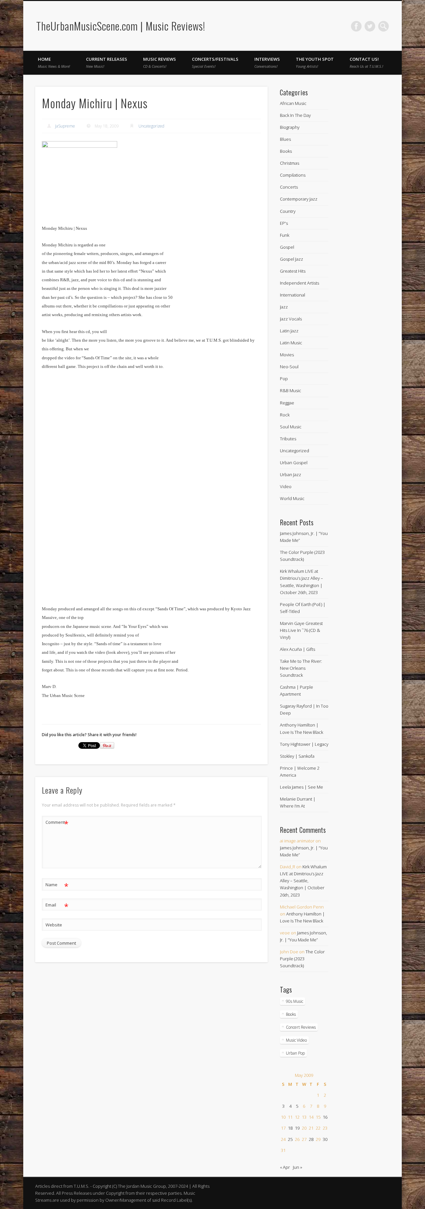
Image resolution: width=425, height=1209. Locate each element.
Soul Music (290, 427)
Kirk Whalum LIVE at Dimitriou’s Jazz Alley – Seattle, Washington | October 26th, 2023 (303, 881)
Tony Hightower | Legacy (304, 744)
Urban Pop (295, 1053)
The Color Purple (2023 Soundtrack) (302, 959)
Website (53, 925)
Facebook (356, 26)
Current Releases (106, 62)
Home (54, 62)
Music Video (296, 1040)
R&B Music (290, 390)
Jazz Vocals (291, 319)
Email (56, 906)
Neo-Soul (289, 367)
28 (311, 1139)
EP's (284, 223)
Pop (284, 379)
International (292, 295)
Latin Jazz (289, 331)
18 (290, 1128)
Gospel (287, 247)
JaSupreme (65, 126)
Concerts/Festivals (215, 62)
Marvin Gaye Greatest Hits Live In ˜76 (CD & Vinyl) (301, 630)
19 (297, 1128)
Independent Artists (299, 283)
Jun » (297, 1167)
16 (325, 1117)
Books (286, 151)
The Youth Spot (315, 62)
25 (290, 1139)
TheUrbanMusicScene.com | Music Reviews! (120, 26)
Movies (287, 355)
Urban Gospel (293, 463)
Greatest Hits (292, 271)
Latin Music (291, 343)
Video (286, 486)
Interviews (267, 62)
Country (288, 211)
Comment (56, 823)
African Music (293, 103)
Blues (285, 139)
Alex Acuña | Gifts (297, 649)
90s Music (294, 1001)
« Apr (285, 1167)
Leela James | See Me (301, 787)
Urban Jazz (290, 474)
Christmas (289, 163)
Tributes (288, 439)
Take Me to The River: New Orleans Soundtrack (301, 668)
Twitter (370, 26)
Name (56, 886)
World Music (292, 498)
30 (325, 1139)
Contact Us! (366, 62)
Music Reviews (159, 62)
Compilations (292, 175)
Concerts (289, 187)
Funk (284, 235)
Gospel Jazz (291, 259)
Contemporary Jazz (298, 199)
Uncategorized (151, 126)
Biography (289, 127)
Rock (285, 415)
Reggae (287, 403)
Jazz (284, 307)
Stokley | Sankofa (297, 756)
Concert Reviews (301, 1027)
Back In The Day (295, 115)
